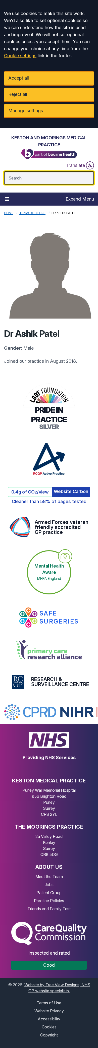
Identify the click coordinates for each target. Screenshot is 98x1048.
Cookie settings (20, 55)
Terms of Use (49, 1002)
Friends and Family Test (49, 908)
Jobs (49, 884)
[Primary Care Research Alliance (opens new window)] (49, 650)
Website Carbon (71, 491)
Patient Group (49, 892)
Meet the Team (49, 876)
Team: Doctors (32, 213)
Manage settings (25, 110)
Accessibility (49, 1018)
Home (8, 213)
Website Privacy (49, 1010)
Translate (75, 165)
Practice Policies (49, 900)
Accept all (18, 78)
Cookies (49, 1026)
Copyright (49, 1034)
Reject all (17, 94)
